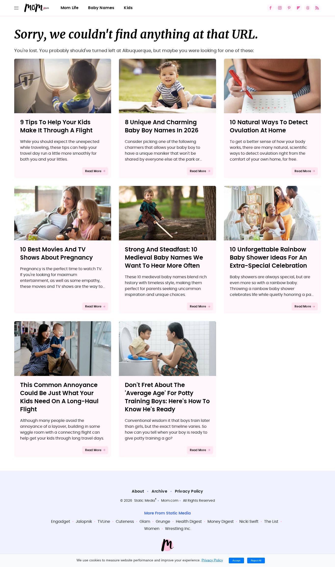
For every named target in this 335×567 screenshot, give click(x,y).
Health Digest (189, 522)
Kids (128, 8)
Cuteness (125, 522)
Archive (159, 491)
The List (271, 522)
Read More (93, 171)
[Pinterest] (289, 8)
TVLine (104, 522)
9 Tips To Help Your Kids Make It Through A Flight (56, 127)
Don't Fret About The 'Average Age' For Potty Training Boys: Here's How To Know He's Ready (167, 397)
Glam (145, 522)
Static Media (144, 500)
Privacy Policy (189, 491)
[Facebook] (270, 8)
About (138, 491)
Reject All (256, 560)
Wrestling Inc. (178, 529)
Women (151, 529)
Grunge (163, 522)
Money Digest (220, 522)
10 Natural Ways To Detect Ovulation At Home (269, 127)
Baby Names (101, 8)
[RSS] (317, 8)
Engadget (60, 522)
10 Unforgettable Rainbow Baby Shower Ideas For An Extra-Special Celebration (268, 258)
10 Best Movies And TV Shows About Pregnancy (56, 254)
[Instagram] (279, 8)
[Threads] (307, 8)
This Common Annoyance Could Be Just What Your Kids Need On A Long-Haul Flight (59, 397)
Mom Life (70, 8)
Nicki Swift (248, 522)
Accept (236, 560)
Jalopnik (84, 522)
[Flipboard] (298, 8)
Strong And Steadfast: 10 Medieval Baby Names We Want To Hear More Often (164, 258)
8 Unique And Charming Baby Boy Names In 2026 (161, 127)
